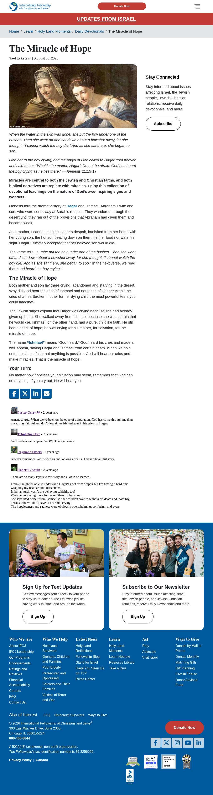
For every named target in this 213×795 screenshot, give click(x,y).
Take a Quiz (117, 668)
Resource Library (121, 662)
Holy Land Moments (54, 31)
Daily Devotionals (89, 31)
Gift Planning (185, 668)
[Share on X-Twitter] (25, 394)
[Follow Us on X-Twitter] (166, 743)
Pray (145, 646)
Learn (28, 31)
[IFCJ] (30, 6)
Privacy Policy (20, 760)
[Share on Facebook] (14, 394)
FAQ (12, 696)
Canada (42, 760)
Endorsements (20, 663)
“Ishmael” (36, 342)
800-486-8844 (19, 738)
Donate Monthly (187, 656)
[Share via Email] (47, 394)
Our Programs (19, 657)
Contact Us (17, 702)
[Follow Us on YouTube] (188, 743)
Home (14, 31)
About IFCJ (17, 646)
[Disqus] (73, 457)
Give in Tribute (186, 674)
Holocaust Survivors (69, 715)
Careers (15, 690)
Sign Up (38, 616)
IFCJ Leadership (21, 651)
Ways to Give (98, 715)
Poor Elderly (51, 667)
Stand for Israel (87, 662)
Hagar (72, 206)
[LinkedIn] (199, 743)
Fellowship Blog (88, 656)
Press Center (85, 679)
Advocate (149, 651)
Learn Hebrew (119, 656)
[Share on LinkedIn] (36, 394)
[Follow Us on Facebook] (156, 743)
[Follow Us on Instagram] (177, 743)
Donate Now (122, 6)
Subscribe (163, 124)
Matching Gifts (186, 662)
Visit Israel (150, 657)
